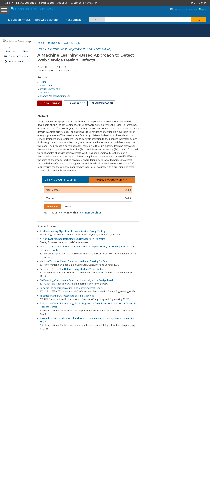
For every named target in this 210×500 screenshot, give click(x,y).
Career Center (46, 2)
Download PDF (51, 103)
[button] (193, 3)
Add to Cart (53, 206)
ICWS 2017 (77, 42)
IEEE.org (8, 2)
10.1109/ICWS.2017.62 (66, 70)
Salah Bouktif (44, 92)
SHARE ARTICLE (77, 103)
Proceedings (53, 42)
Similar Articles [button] (16, 61)
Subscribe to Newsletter (84, 2)
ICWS (65, 42)
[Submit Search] (198, 19)
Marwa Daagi (44, 85)
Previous (10, 51)
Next (25, 51)
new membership (89, 212)
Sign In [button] (202, 2)
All (96, 19)
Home (40, 42)
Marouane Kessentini (48, 88)
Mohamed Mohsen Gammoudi (53, 96)
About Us (62, 2)
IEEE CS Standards (26, 2)
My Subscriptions (19, 20)
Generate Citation (102, 103)
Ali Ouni (41, 81)
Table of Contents (18, 56)
